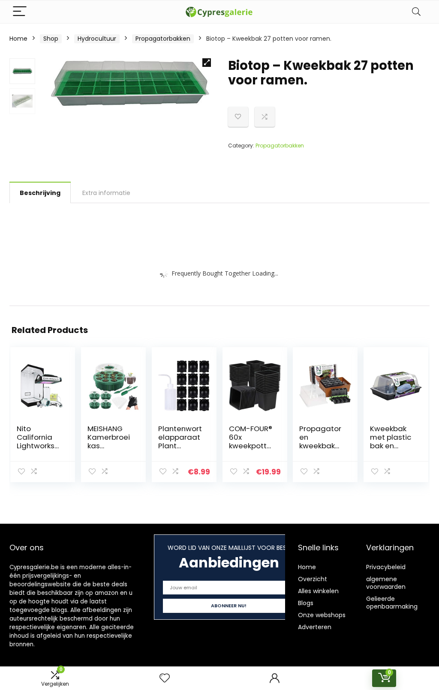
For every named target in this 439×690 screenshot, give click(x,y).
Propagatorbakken (162, 38)
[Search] (416, 11)
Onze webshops (322, 615)
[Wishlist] (164, 678)
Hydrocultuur (97, 38)
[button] (206, 62)
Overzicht (312, 579)
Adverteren (314, 627)
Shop (50, 38)
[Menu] (19, 11)
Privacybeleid (386, 567)
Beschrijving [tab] (40, 193)
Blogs (305, 603)
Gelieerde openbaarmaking (392, 602)
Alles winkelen (318, 591)
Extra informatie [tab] (106, 193)
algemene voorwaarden (386, 583)
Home (18, 38)
